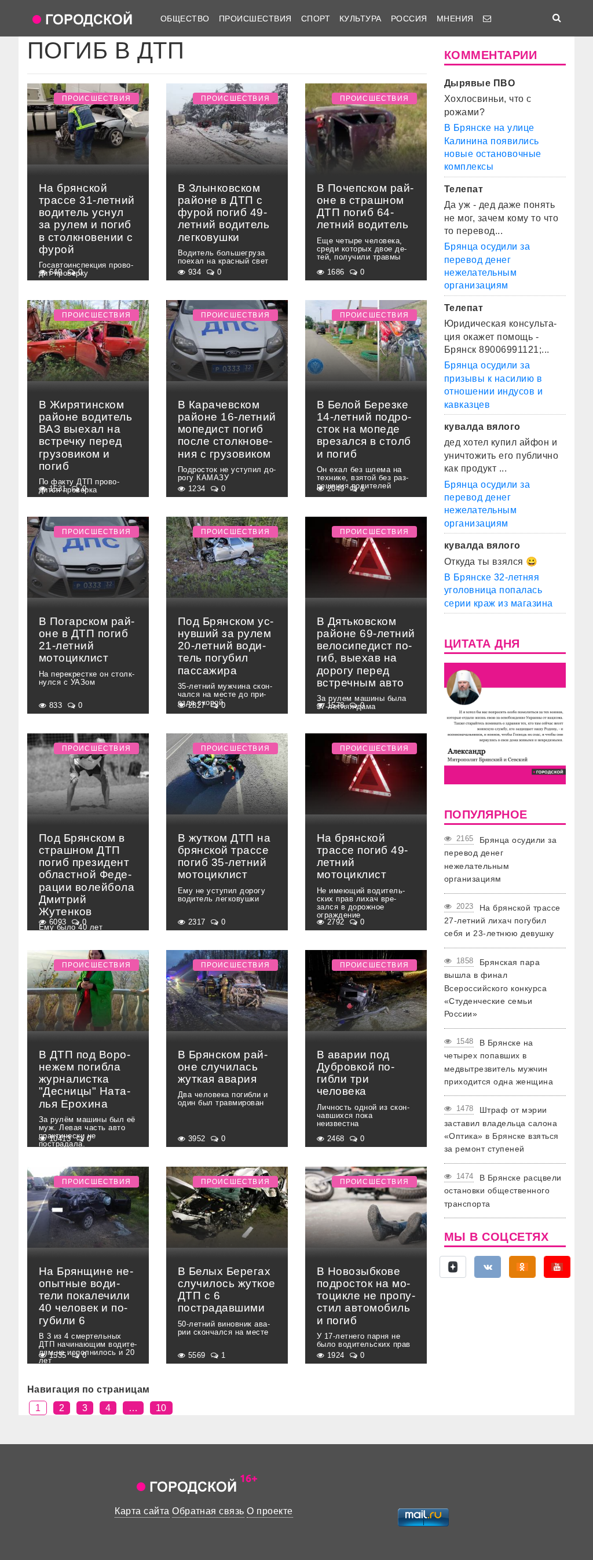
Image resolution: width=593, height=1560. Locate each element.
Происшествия (255, 18)
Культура (360, 18)
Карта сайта (142, 1511)
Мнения (455, 18)
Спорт (315, 18)
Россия (409, 18)
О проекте (269, 1511)
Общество (185, 18)
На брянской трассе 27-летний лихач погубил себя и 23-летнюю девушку (502, 920)
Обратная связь (208, 1511)
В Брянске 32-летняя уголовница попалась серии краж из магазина (498, 590)
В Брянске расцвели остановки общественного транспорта (503, 1190)
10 (161, 1408)
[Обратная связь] (487, 18)
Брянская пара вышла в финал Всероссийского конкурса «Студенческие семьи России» (495, 988)
